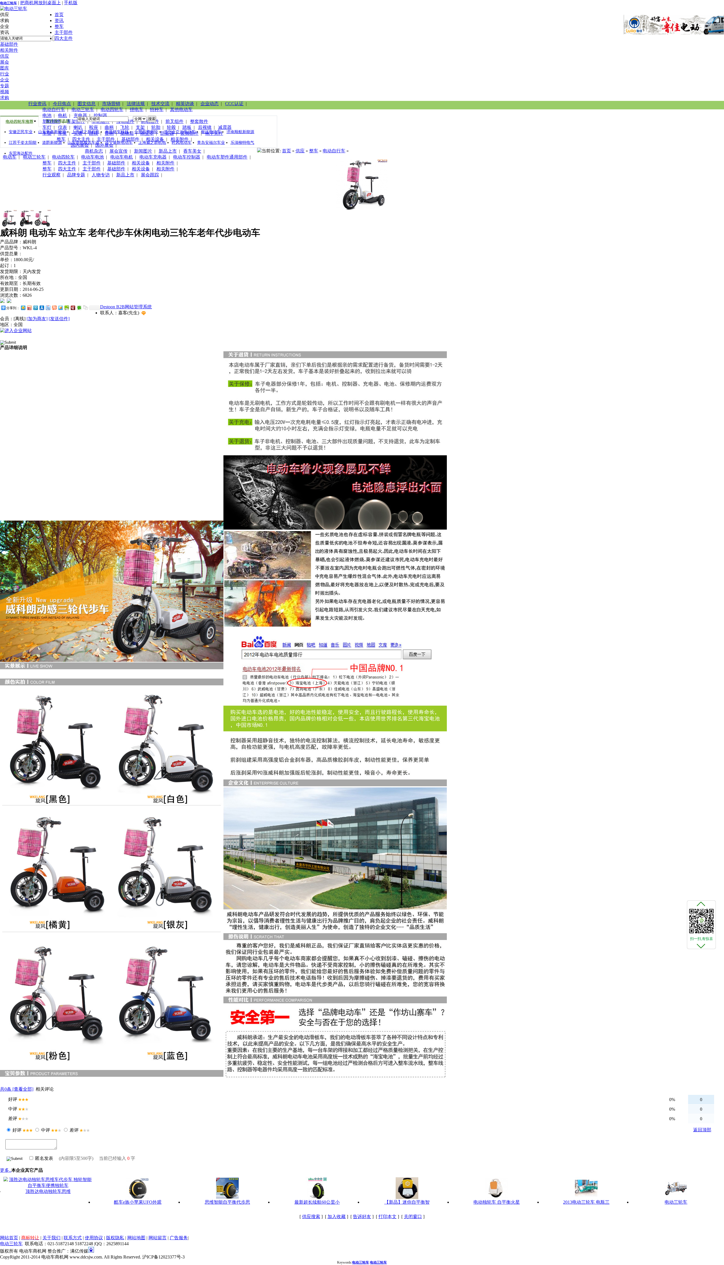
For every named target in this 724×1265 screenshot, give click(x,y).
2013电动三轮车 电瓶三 (586, 1202)
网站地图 (136, 1237)
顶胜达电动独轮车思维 (48, 1191)
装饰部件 (189, 133)
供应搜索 (311, 1216)
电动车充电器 (153, 157)
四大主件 (64, 38)
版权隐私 (115, 1237)
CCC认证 (234, 103)
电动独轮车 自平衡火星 (496, 1202)
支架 (140, 127)
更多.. (5, 1170)
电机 (62, 115)
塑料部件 (51, 121)
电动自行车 (53, 109)
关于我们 (51, 1237)
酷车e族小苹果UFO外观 (137, 1202)
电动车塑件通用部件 (227, 157)
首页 (59, 14)
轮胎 (155, 127)
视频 (4, 91)
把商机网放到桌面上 (40, 2)
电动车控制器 (186, 157)
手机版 (70, 2)
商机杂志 (94, 151)
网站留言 (157, 1237)
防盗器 (167, 133)
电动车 (9, 157)
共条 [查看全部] (16, 1089)
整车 (59, 26)
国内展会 (80, 145)
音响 (109, 133)
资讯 (59, 20)
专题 (4, 85)
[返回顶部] (701, 904)
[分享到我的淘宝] (54, 307)
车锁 (46, 133)
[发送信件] (59, 318)
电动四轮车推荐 (19, 122)
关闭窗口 (413, 1216)
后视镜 (205, 127)
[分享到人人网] (41, 307)
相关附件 (9, 50)
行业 (4, 74)
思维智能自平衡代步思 (227, 1202)
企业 (4, 79)
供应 (4, 56)
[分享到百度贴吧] (48, 307)
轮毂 (171, 127)
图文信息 (86, 103)
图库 (4, 68)
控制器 (100, 115)
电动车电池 (92, 157)
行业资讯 (37, 103)
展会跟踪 (150, 174)
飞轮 (124, 127)
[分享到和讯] (73, 307)
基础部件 (9, 44)
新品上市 (168, 151)
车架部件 (76, 121)
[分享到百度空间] (66, 307)
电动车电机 (121, 157)
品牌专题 (76, 174)
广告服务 (179, 1237)
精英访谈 (185, 103)
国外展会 (104, 145)
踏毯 (93, 133)
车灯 (46, 127)
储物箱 (127, 133)
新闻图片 (143, 151)
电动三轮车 (8, 3)
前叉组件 (174, 121)
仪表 (62, 127)
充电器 (80, 115)
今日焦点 (62, 103)
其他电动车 (181, 109)
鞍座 (93, 127)
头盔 (78, 133)
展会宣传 (118, 151)
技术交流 (160, 103)
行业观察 (51, 174)
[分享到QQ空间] (23, 307)
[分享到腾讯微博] (35, 307)
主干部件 (64, 32)
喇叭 (78, 127)
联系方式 (73, 1237)
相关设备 (155, 139)
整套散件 (199, 121)
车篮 (62, 133)
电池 (46, 115)
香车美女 (192, 151)
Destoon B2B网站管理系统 (126, 306)
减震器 (225, 127)
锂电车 (136, 109)
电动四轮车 (112, 109)
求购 (4, 97)
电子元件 (214, 133)
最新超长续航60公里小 (317, 1202)
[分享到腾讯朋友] (79, 307)
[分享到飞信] (60, 307)
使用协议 (94, 1237)
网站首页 (9, 1237)
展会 (4, 62)
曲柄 (109, 127)
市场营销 (111, 103)
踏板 (186, 127)
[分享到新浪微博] (29, 307)
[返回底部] (701, 946)
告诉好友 (362, 1216)
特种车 (156, 109)
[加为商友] (37, 318)
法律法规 (136, 103)
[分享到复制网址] (85, 307)
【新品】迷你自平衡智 (407, 1202)
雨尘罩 (147, 133)
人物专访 (101, 174)
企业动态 (210, 103)
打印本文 (387, 1216)
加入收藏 (336, 1216)
